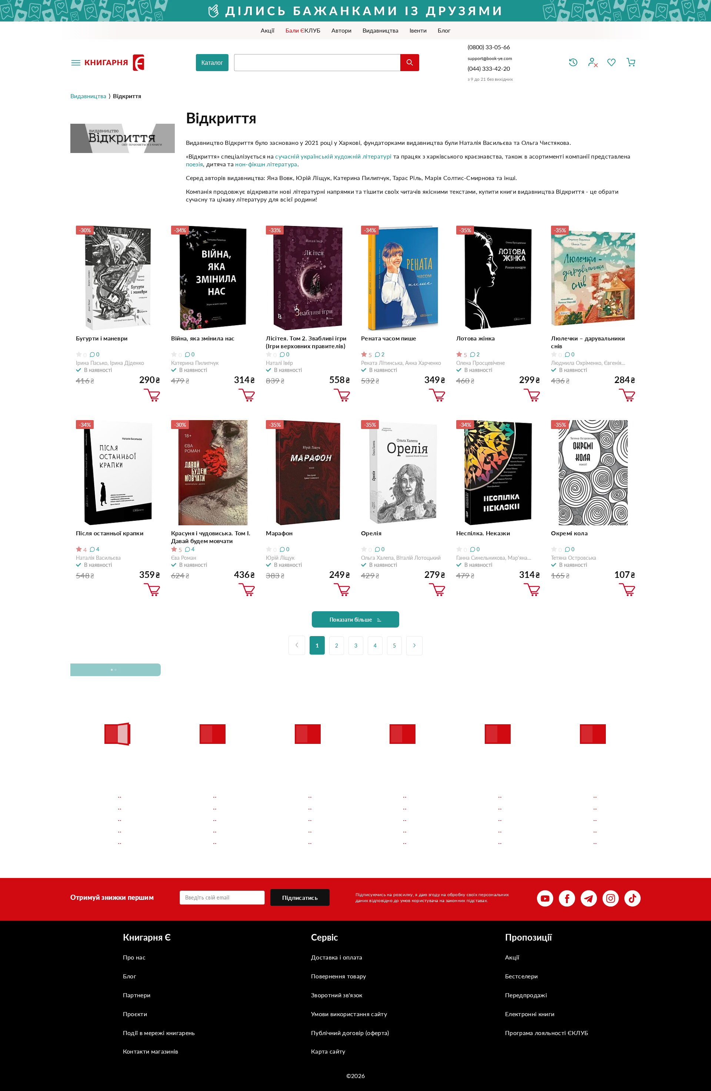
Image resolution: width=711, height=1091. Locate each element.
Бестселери (521, 975)
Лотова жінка (475, 338)
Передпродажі (526, 994)
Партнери (137, 994)
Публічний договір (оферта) (350, 1032)
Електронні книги (529, 1013)
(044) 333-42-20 (489, 68)
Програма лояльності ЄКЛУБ (546, 1032)
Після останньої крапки (109, 532)
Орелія (371, 532)
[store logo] (115, 62)
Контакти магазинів (150, 1051)
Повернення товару (338, 975)
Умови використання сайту (349, 1013)
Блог (129, 975)
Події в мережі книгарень (159, 1032)
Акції (512, 957)
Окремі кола (569, 532)
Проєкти (135, 1013)
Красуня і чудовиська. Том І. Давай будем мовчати (211, 536)
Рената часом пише (388, 338)
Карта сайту (328, 1051)
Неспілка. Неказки (483, 532)
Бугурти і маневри (101, 338)
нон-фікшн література (266, 163)
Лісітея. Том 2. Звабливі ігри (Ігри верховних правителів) (306, 342)
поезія (194, 163)
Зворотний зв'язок (336, 994)
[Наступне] (414, 645)
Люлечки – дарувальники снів (588, 342)
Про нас (134, 957)
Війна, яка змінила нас (203, 338)
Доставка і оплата (336, 957)
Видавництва (88, 95)
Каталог (212, 63)
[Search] (409, 62)
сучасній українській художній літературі (333, 156)
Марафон (279, 532)
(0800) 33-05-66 (489, 46)
